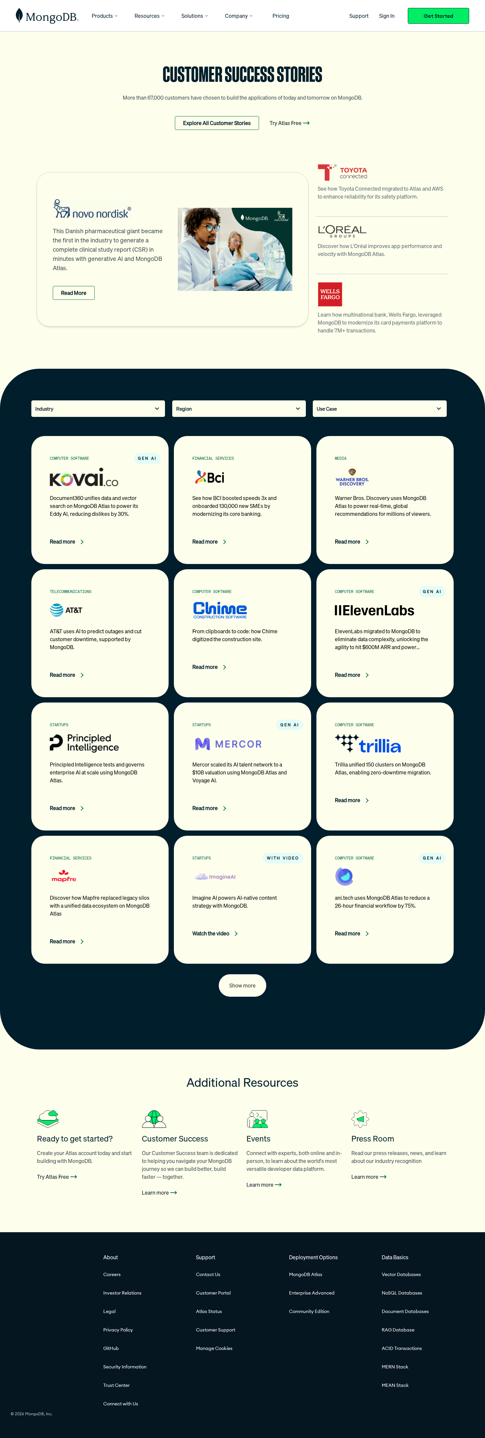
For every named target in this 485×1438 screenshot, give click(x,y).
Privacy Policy (118, 1330)
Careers (112, 1274)
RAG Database (398, 1330)
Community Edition (309, 1311)
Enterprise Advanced (312, 1293)
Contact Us (208, 1274)
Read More (73, 293)
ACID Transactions (402, 1348)
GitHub (111, 1348)
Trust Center (116, 1385)
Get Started (438, 16)
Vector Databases (401, 1274)
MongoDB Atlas (305, 1274)
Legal (109, 1311)
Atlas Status (209, 1311)
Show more (242, 985)
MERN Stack (395, 1367)
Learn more (155, 1193)
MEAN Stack (395, 1385)
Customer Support (215, 1330)
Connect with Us (120, 1404)
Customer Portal (213, 1293)
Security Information (124, 1367)
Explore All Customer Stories (217, 123)
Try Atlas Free (286, 123)
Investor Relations (122, 1293)
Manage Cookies (214, 1348)
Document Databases (405, 1311)
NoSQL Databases (402, 1293)
